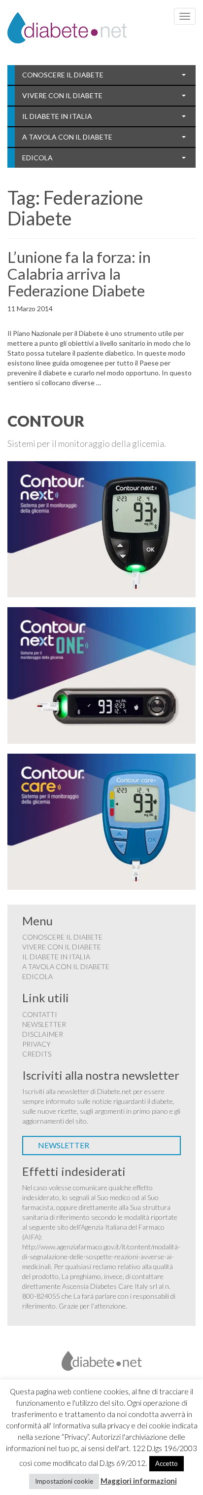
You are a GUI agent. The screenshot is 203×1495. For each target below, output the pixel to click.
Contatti (39, 1014)
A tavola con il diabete (67, 137)
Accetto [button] (166, 1463)
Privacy (36, 1044)
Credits (36, 1054)
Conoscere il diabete (62, 75)
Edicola (37, 157)
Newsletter (44, 1024)
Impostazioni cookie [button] (64, 1481)
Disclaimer (42, 1034)
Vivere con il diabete (62, 95)
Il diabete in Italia (57, 116)
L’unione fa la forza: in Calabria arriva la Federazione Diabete (79, 274)
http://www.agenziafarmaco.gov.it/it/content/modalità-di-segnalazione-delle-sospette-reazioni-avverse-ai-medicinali (101, 1256)
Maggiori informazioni (139, 1480)
